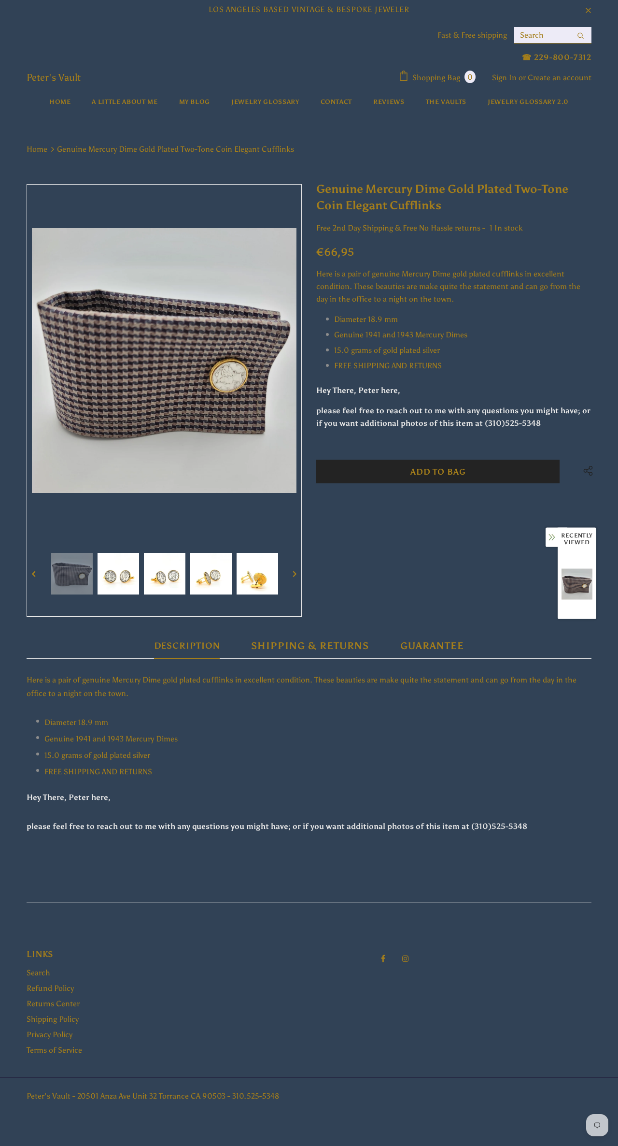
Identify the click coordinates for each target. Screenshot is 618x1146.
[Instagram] (405, 958)
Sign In (505, 77)
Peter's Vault (54, 77)
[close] (588, 10)
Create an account (559, 77)
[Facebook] (383, 958)
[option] (164, 360)
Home (37, 149)
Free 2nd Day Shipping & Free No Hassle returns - (400, 227)
